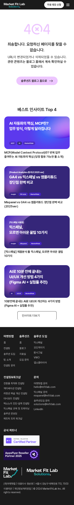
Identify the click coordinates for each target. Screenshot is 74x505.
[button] (67, 4)
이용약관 (8, 488)
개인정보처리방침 (22, 488)
